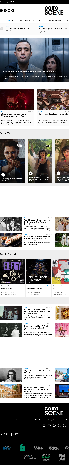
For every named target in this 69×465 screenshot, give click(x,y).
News (20, 20)
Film (34, 20)
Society (27, 20)
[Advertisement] (45, 201)
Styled (40, 112)
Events (14, 20)
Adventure (46, 286)
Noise (44, 20)
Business (8, 26)
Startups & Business (55, 20)
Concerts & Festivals (18, 286)
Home (66, 20)
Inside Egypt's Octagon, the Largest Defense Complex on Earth (39, 179)
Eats (39, 20)
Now (8, 20)
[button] (1, 28)
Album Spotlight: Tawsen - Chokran (12, 180)
